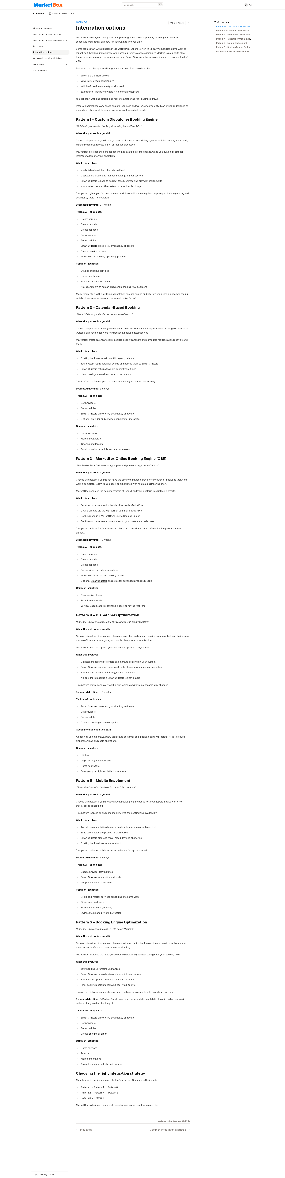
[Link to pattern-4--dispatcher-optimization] (141, 615)
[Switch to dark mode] (248, 5)
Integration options (43, 52)
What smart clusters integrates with (50, 40)
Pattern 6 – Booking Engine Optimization (236, 47)
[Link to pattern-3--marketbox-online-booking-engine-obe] (168, 458)
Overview (37, 22)
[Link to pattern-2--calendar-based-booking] (142, 307)
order (104, 251)
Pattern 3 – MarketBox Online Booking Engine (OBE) (241, 34)
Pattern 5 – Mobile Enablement (231, 43)
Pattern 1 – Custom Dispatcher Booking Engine (239, 26)
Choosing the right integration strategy (235, 51)
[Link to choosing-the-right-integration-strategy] (147, 1073)
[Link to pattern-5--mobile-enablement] (132, 780)
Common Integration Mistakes (47, 58)
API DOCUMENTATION (63, 13)
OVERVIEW (38, 13)
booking (93, 251)
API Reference (40, 70)
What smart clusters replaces (47, 34)
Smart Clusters (89, 245)
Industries (38, 46)
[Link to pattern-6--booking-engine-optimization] (149, 922)
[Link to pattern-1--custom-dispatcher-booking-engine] (160, 119)
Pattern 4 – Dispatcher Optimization (234, 38)
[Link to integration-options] (129, 28)
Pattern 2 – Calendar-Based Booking (234, 30)
